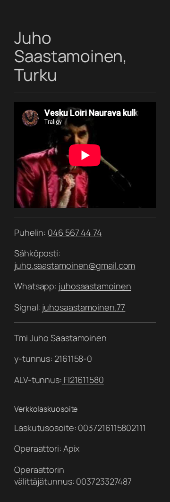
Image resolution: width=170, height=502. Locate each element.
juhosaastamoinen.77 (83, 307)
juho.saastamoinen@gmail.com (74, 265)
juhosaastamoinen (95, 286)
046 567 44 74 (75, 232)
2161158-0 (73, 358)
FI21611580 (83, 379)
